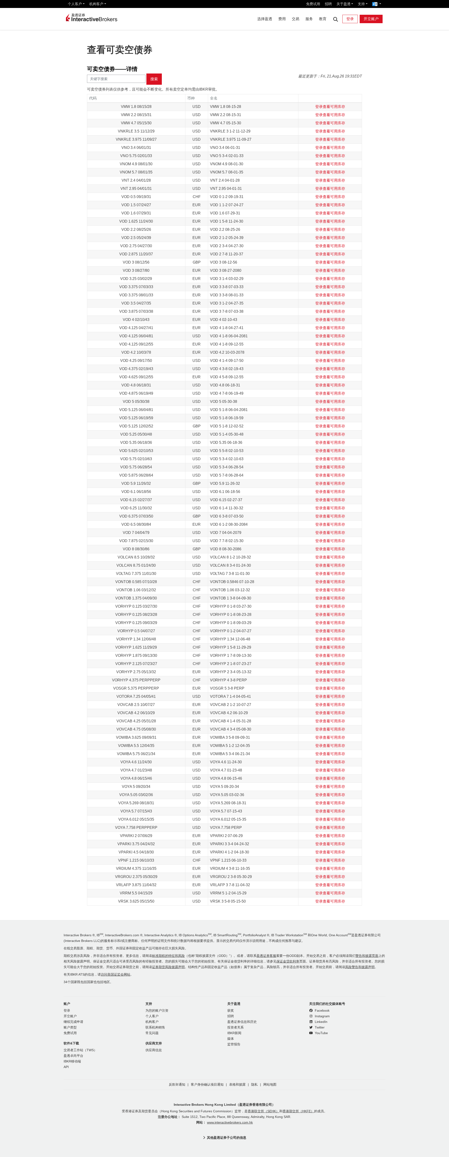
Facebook (322, 1010)
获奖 (230, 1010)
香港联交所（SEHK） (263, 1111)
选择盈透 (264, 19)
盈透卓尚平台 (73, 1056)
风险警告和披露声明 (360, 967)
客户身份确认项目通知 (207, 1084)
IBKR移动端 (72, 1061)
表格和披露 (237, 1084)
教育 (322, 19)
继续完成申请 (73, 1022)
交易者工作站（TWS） (80, 1050)
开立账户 (371, 19)
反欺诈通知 (177, 1084)
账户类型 (70, 1027)
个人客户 (75, 4)
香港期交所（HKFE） (298, 1111)
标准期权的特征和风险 (168, 956)
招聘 (328, 4)
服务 (309, 19)
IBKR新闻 (234, 1033)
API (66, 1067)
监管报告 (233, 1044)
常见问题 (152, 1033)
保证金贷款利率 (287, 961)
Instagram (322, 1016)
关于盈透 (344, 4)
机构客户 (96, 4)
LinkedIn (320, 1022)
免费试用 (313, 4)
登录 (350, 19)
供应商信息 (153, 1050)
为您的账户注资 (156, 1010)
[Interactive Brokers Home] (91, 17)
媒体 (230, 1038)
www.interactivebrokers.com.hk (230, 1122)
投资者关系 (235, 1027)
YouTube (321, 1033)
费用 (282, 19)
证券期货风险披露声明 (168, 967)
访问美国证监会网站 (115, 974)
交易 (295, 19)
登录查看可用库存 (330, 107)
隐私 (254, 1084)
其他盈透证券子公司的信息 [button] (226, 1137)
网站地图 (269, 1084)
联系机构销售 (155, 1027)
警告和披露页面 (366, 956)
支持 (361, 4)
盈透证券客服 (266, 956)
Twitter (319, 1027)
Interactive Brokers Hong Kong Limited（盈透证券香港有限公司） (224, 1104)
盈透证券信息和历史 (242, 1022)
